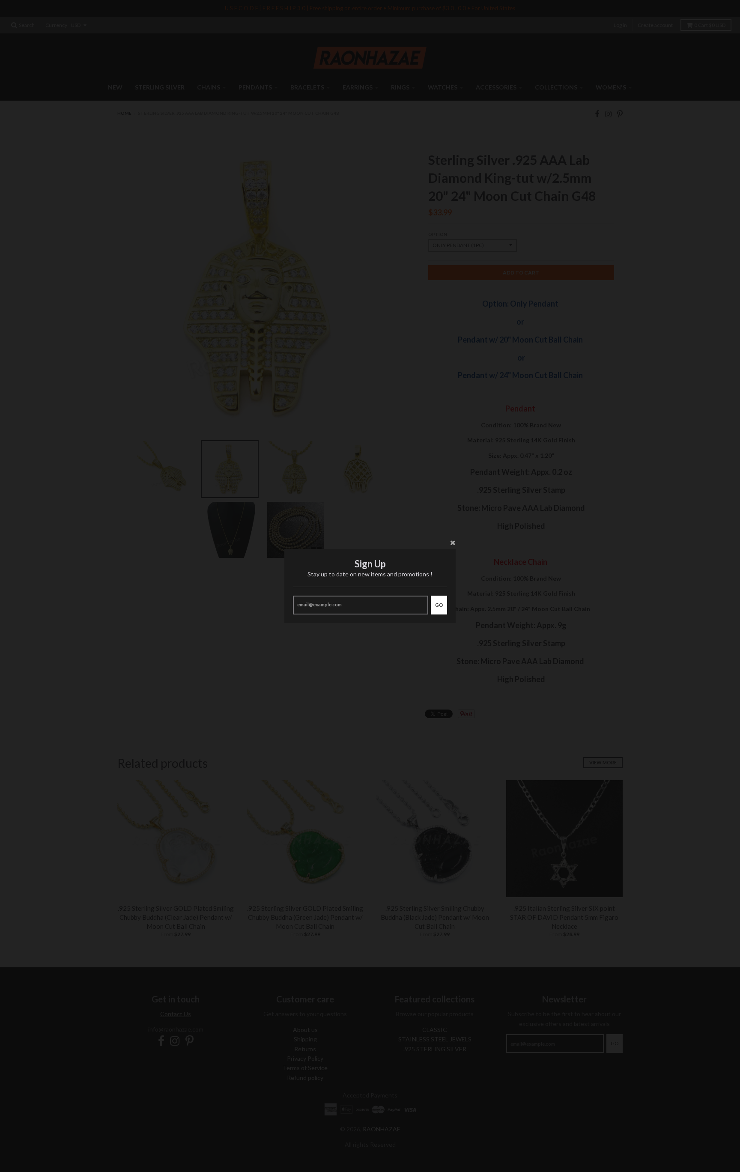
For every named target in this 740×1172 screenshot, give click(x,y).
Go (439, 605)
